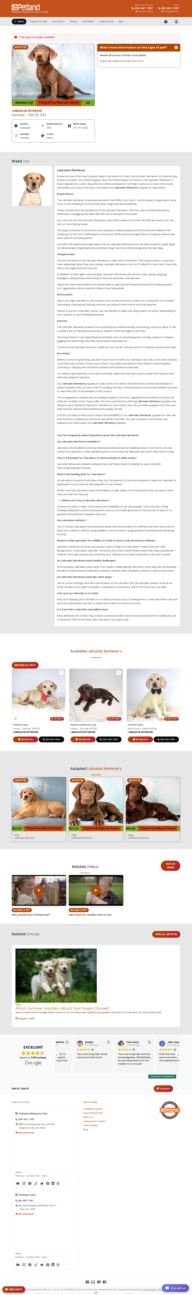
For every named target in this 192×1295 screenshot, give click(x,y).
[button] (178, 1055)
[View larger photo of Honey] (61, 672)
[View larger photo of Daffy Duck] (176, 672)
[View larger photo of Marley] (119, 672)
